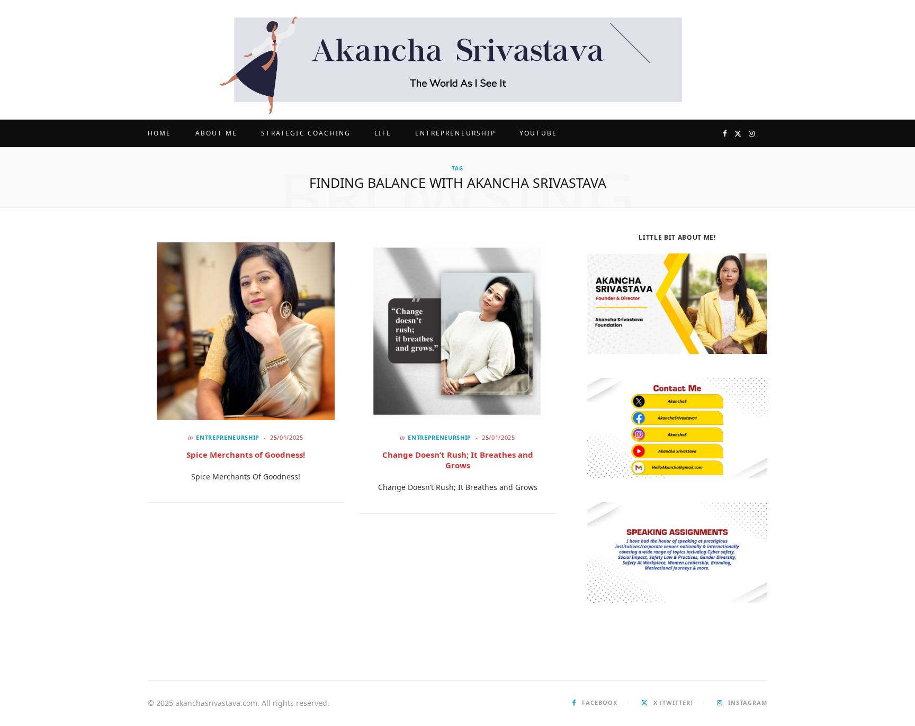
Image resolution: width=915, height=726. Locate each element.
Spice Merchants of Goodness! (245, 454)
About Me (216, 133)
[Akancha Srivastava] (457, 59)
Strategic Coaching (306, 133)
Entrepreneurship (455, 133)
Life (382, 133)
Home (160, 133)
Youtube (538, 133)
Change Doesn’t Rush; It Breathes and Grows (457, 459)
